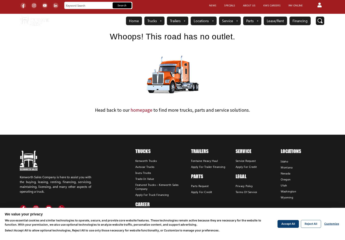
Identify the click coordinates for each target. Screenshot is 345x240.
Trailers (175, 20)
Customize (331, 223)
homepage (141, 110)
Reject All (311, 223)
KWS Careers (271, 5)
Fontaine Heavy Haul (204, 161)
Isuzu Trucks (143, 173)
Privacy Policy (244, 186)
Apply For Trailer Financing (208, 167)
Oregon (285, 179)
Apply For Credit (201, 192)
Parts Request (200, 186)
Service (227, 20)
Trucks (152, 20)
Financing (300, 20)
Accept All (288, 223)
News (212, 5)
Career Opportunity (148, 207)
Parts (250, 20)
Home (134, 20)
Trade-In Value (144, 179)
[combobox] (88, 5)
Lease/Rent (275, 20)
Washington (288, 191)
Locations (201, 20)
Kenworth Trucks (146, 161)
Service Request (246, 161)
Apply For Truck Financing (152, 195)
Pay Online (295, 5)
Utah (284, 185)
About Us (249, 5)
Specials (229, 5)
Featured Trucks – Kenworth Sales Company (157, 187)
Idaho (284, 161)
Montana (286, 167)
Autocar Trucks (145, 167)
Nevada (285, 173)
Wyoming (287, 197)
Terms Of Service (246, 192)
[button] (319, 5)
